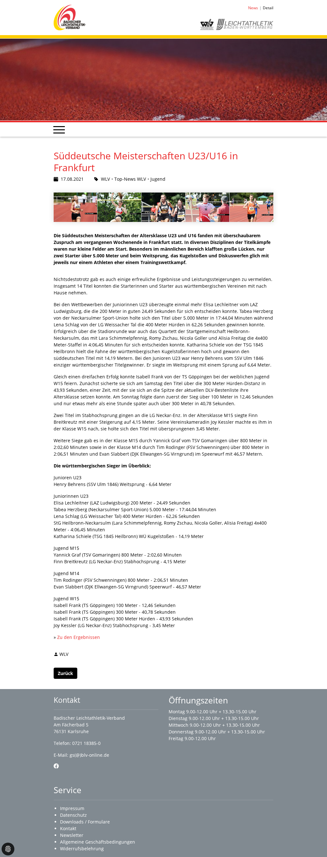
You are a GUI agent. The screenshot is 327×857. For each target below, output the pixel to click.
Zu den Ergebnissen (78, 637)
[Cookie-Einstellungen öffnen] (8, 849)
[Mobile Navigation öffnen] (59, 129)
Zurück (65, 673)
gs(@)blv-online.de (89, 755)
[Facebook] (56, 766)
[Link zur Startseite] (70, 17)
